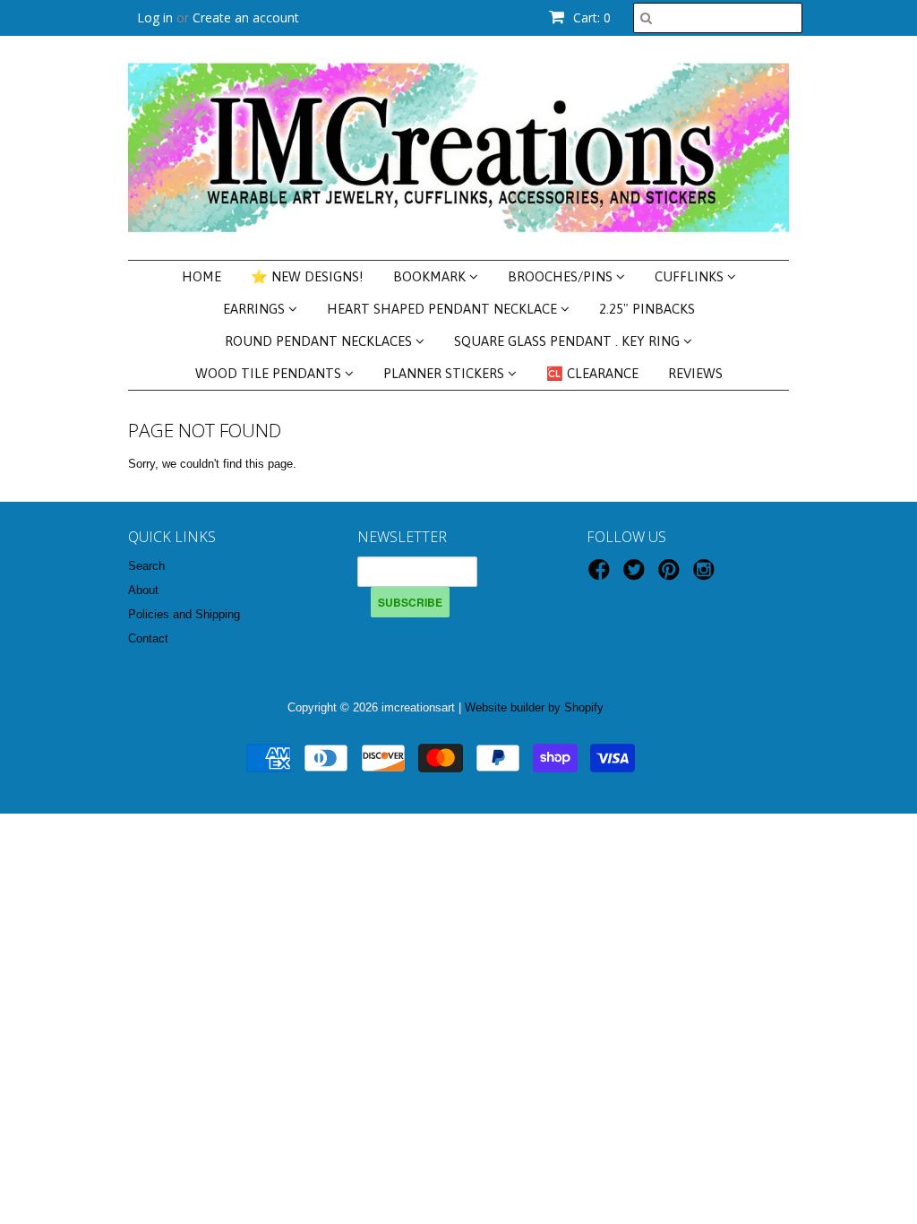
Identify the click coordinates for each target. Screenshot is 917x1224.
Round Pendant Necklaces (320, 341)
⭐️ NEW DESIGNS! (307, 276)
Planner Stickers (445, 373)
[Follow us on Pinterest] (671, 575)
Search (146, 566)
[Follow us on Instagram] (706, 575)
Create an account (246, 17)
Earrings (255, 308)
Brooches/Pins (562, 276)
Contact (148, 638)
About (143, 590)
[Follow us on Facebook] (601, 575)
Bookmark (431, 276)
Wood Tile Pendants (270, 373)
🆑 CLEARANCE (592, 373)
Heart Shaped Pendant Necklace (444, 308)
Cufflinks (691, 276)
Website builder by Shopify (534, 707)
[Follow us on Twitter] (636, 575)
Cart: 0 (590, 17)
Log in (155, 17)
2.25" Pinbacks (647, 308)
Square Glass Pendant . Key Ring (568, 341)
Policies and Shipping (184, 614)
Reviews (695, 373)
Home (201, 276)
